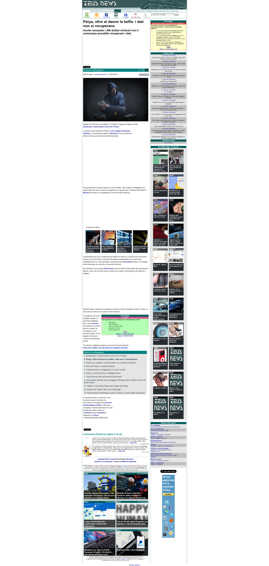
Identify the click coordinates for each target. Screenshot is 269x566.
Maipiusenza (131, 11)
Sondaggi (148, 11)
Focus (111, 11)
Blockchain (108, 268)
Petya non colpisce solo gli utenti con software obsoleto (105, 348)
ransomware (127, 262)
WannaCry (114, 133)
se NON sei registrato (127, 461)
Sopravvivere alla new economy (161, 453)
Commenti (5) (144, 74)
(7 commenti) (110, 473)
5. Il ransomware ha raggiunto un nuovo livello (104, 369)
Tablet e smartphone (157, 463)
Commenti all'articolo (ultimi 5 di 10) (102, 434)
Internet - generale (156, 437)
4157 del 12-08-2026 (169, 106)
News (168, 11)
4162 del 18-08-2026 (169, 84)
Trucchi (124, 11)
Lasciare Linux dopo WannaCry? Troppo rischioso (140, 248)
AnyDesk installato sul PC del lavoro (162, 446)
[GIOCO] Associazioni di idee (160, 430)
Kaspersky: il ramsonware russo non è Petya (101, 127)
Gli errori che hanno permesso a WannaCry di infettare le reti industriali (124, 250)
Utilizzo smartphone (157, 464)
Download (162, 11)
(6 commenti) (110, 502)
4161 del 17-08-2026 (169, 90)
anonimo (101, 413)
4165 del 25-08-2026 (169, 67)
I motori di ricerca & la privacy (160, 460)
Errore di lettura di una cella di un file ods (163, 442)
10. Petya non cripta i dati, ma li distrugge (102, 389)
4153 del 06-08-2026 (169, 129)
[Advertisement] (98, 51)
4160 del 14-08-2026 (169, 94)
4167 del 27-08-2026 (169, 55)
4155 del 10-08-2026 (169, 118)
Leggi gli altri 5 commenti (107, 459)
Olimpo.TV (154, 433)
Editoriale (98, 11)
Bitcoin (86, 193)
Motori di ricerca (156, 459)
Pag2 (177, 11)
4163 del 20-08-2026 (169, 79)
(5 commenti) (110, 530)
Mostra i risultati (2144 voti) (125, 334)
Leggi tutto (133, 443)
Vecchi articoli (168, 143)
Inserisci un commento (104, 461)
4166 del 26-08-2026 (169, 61)
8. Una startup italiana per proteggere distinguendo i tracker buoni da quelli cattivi (115, 381)
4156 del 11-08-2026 (169, 112)
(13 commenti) (142, 473)
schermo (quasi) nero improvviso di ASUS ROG (165, 427)
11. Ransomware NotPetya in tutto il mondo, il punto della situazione (114, 393)
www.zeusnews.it (100, 74)
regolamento (124, 465)
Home (92, 11)
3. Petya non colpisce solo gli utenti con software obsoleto (110, 363)
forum (114, 560)
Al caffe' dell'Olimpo (157, 429)
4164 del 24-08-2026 (169, 73)
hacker (95, 323)
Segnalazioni (140, 11)
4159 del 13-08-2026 (169, 100)
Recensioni (105, 11)
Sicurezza (117, 11)
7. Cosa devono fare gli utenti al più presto (103, 376)
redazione (123, 559)
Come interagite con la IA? (159, 438)
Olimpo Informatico (168, 423)
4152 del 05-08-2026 (169, 134)
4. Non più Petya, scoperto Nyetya (99, 366)
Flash (173, 11)
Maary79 (87, 456)
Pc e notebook (155, 425)
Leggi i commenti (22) (125, 336)
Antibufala (155, 11)
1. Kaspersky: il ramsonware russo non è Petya (105, 356)
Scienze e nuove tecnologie (160, 448)
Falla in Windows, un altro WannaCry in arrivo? (108, 248)
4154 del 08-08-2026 (169, 124)
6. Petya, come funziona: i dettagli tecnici (102, 373)
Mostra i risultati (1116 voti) (168, 49)
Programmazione (156, 440)
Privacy (153, 444)
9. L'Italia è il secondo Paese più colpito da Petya (106, 386)
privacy (137, 557)
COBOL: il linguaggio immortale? (160, 434)
